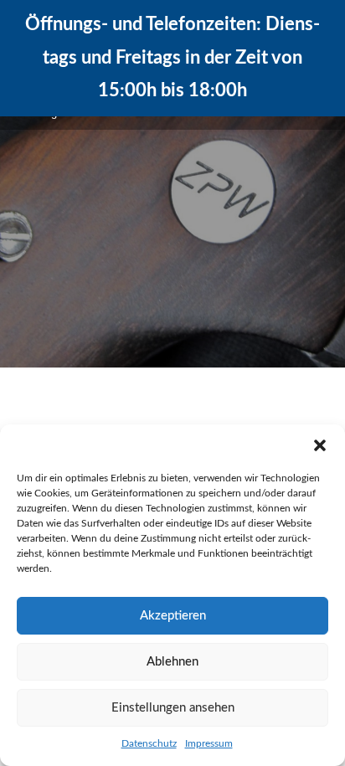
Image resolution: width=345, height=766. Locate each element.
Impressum (209, 743)
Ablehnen (172, 661)
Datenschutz (149, 743)
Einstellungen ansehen (172, 708)
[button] (320, 445)
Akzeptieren (173, 615)
